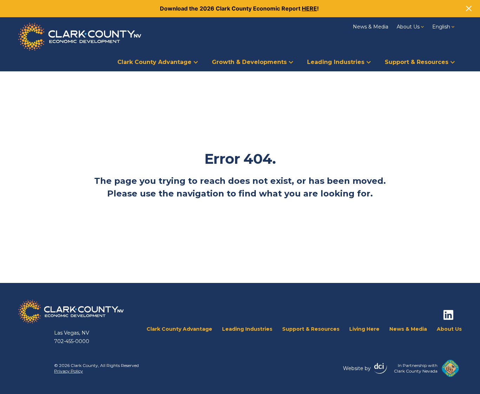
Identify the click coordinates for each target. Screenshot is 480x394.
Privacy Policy (68, 371)
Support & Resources (416, 62)
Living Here (364, 329)
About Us (408, 27)
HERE (309, 8)
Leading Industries (335, 62)
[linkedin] (448, 315)
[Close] (469, 8)
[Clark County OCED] (79, 37)
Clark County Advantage (154, 62)
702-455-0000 (71, 341)
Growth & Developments (249, 62)
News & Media (370, 27)
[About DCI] (380, 368)
